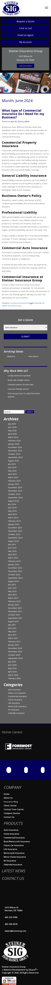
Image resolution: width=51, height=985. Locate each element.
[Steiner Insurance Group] (11, 8)
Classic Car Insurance (17, 692)
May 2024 (12, 509)
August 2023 (13, 540)
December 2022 (15, 566)
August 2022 (13, 580)
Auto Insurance (14, 688)
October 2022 (14, 573)
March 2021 (13, 637)
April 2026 (12, 432)
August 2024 (13, 499)
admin (26, 120)
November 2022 (15, 570)
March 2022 (13, 597)
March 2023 (13, 556)
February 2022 (14, 600)
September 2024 (15, 496)
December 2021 (15, 607)
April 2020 (12, 670)
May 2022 (12, 590)
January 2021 (13, 643)
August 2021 (13, 620)
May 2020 (12, 667)
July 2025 (12, 463)
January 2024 (13, 523)
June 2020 (12, 664)
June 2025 (12, 466)
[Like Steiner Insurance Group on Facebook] (8, 769)
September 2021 (15, 617)
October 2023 (14, 533)
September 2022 (15, 576)
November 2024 (15, 489)
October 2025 (14, 453)
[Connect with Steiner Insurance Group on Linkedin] (26, 769)
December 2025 (15, 446)
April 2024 (12, 513)
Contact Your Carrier (14, 808)
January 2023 (13, 563)
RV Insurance (13, 708)
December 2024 (15, 486)
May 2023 (12, 550)
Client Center (10, 804)
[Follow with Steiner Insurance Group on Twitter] (43, 769)
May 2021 (12, 630)
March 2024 (13, 516)
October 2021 (14, 613)
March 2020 (13, 674)
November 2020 (15, 650)
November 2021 (15, 610)
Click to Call (25, 28)
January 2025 (13, 483)
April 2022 (12, 593)
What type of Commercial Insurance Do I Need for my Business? (23, 112)
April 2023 (12, 553)
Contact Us (9, 816)
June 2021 (12, 627)
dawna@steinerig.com (15, 929)
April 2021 (12, 633)
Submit (25, 335)
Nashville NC (39, 302)
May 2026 (12, 429)
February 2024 (14, 520)
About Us (8, 796)
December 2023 (15, 526)
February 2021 (14, 640)
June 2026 (12, 426)
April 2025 (12, 473)
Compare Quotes (12, 812)
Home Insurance (15, 698)
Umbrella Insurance (16, 712)
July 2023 (12, 543)
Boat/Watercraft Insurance (17, 840)
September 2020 (15, 657)
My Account (25, 42)
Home (6, 793)
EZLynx (32, 968)
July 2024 (12, 503)
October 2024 (14, 493)
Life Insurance (14, 702)
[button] (2, 86)
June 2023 (12, 546)
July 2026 (12, 422)
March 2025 (13, 476)
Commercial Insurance (19, 302)
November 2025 (15, 449)
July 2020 (12, 660)
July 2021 (12, 623)
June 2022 (12, 587)
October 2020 (14, 653)
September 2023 (15, 536)
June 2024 (12, 506)
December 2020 (15, 647)
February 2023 (14, 560)
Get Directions (25, 65)
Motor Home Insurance (15, 856)
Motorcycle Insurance (17, 705)
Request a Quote (25, 21)
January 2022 (13, 603)
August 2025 (13, 459)
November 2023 (15, 530)
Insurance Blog (11, 800)
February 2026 (14, 439)
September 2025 (15, 456)
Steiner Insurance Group (11, 304)
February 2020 (14, 677)
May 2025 (12, 469)
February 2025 (14, 479)
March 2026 (13, 436)
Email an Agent (26, 35)
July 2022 (12, 583)
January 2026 (13, 443)
